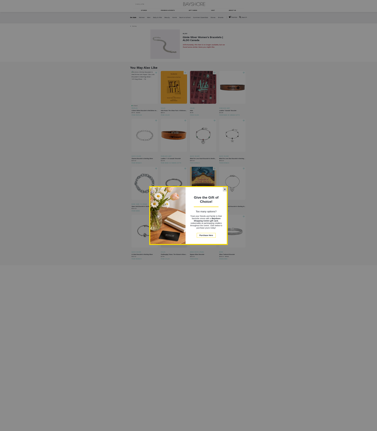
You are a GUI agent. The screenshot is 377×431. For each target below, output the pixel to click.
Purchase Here (206, 235)
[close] (225, 189)
